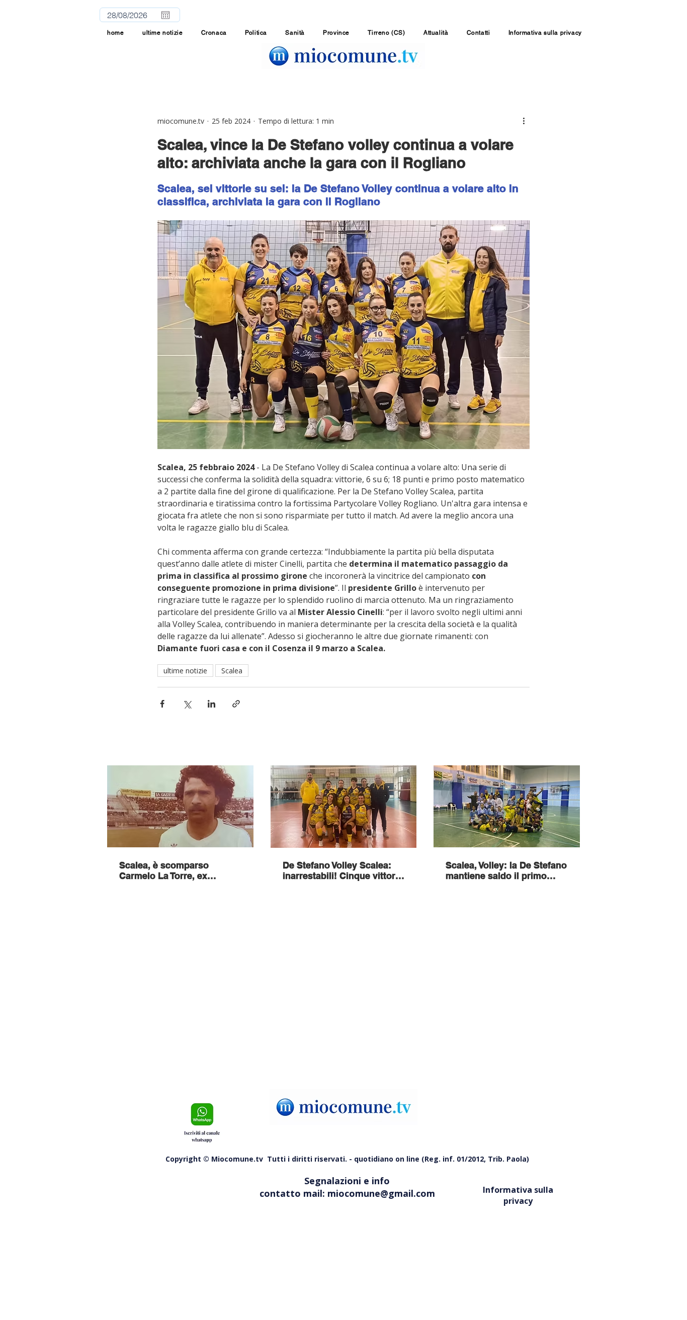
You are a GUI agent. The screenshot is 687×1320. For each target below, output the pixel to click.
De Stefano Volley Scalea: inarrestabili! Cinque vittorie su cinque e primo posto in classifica (343, 870)
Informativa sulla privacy (518, 1195)
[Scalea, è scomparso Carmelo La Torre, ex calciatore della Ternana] (180, 806)
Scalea (231, 670)
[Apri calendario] (165, 15)
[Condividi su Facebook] (162, 704)
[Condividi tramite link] (236, 704)
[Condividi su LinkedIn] (211, 704)
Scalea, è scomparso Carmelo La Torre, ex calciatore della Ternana (170, 870)
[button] (336, 32)
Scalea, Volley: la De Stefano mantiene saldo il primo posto (506, 870)
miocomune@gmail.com (381, 1193)
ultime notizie (185, 670)
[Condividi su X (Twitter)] (187, 704)
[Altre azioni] (524, 121)
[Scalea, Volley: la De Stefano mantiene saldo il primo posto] (507, 806)
